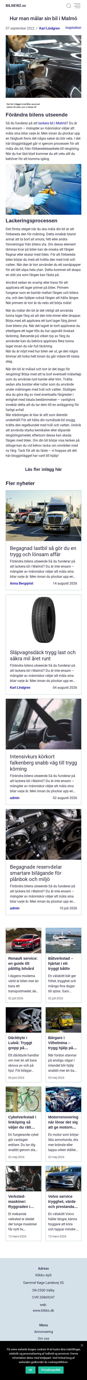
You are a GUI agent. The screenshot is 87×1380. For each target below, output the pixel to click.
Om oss (43, 1339)
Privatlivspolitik (50, 1370)
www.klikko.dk (43, 1310)
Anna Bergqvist (21, 583)
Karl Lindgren (49, 28)
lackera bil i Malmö (52, 123)
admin (14, 798)
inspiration (73, 28)
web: (43, 1305)
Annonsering (43, 1332)
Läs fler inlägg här (43, 469)
